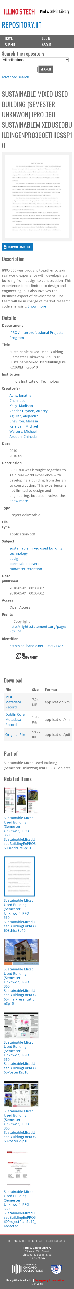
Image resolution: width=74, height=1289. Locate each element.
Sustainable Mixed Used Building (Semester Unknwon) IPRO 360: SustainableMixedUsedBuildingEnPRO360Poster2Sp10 (20, 1126)
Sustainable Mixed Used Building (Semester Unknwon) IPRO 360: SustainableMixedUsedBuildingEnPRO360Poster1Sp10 (20, 1057)
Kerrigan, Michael (23, 426)
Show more (37, 306)
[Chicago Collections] (27, 1273)
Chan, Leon (18, 400)
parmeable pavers (24, 563)
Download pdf (19, 246)
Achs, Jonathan (21, 395)
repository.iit (21, 24)
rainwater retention (25, 568)
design (14, 558)
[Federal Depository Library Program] (56, 1273)
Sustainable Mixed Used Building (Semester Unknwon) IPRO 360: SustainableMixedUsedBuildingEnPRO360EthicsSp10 (20, 915)
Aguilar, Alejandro (24, 416)
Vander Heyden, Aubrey (28, 411)
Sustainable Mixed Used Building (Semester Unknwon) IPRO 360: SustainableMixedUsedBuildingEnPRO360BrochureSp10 (20, 833)
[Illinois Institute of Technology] (37, 1241)
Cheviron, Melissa (23, 421)
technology (18, 553)
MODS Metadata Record (13, 702)
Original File (15, 734)
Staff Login (37, 1283)
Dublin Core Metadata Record (15, 719)
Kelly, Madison (21, 405)
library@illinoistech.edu (18, 1280)
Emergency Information (49, 1280)
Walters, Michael (23, 431)
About (46, 44)
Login (46, 38)
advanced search (15, 77)
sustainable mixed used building (35, 548)
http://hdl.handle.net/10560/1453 (36, 645)
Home (9, 38)
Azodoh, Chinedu (23, 436)
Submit (10, 44)
